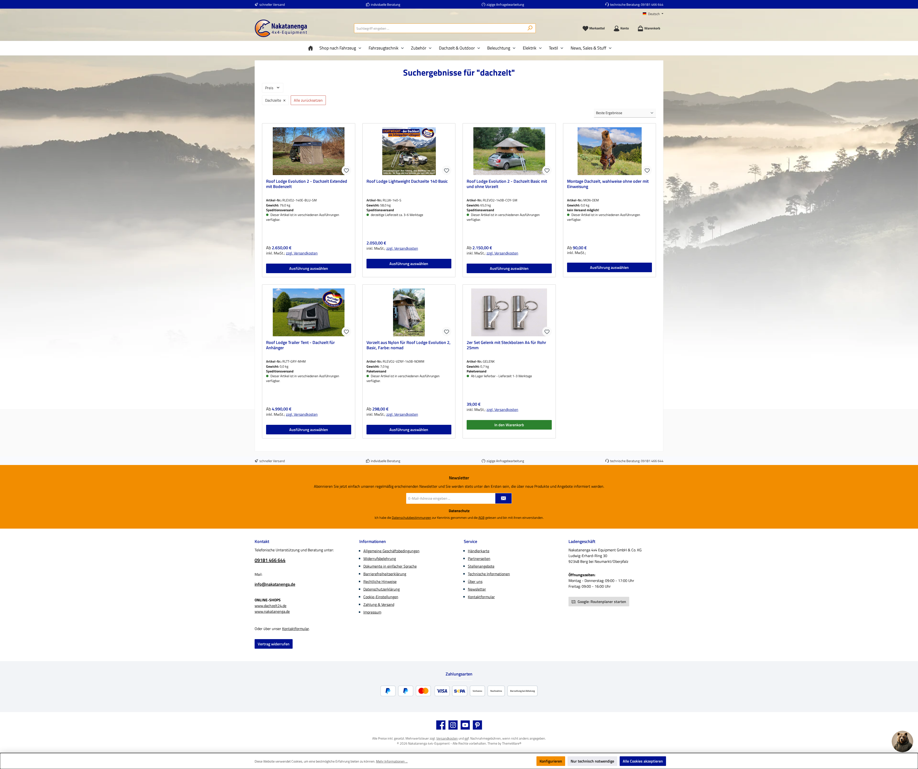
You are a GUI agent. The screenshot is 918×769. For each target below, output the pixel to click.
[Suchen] (530, 28)
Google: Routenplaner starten (601, 601)
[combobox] (439, 28)
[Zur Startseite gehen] (281, 28)
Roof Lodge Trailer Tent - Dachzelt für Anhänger (300, 345)
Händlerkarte (478, 551)
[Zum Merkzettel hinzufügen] (346, 170)
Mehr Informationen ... (392, 761)
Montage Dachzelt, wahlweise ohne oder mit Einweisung (608, 184)
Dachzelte (275, 100)
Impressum (372, 612)
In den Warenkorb (509, 425)
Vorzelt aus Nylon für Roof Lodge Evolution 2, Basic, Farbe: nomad (408, 345)
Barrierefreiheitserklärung (384, 574)
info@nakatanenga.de (275, 584)
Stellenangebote (481, 566)
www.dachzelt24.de (270, 606)
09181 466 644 (652, 4)
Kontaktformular (295, 628)
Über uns (475, 581)
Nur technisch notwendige (592, 761)
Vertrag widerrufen (274, 644)
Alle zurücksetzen (308, 100)
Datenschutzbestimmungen (411, 517)
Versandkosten (447, 738)
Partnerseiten (479, 558)
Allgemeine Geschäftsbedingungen (391, 551)
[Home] (312, 48)
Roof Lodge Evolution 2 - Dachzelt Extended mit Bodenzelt (306, 184)
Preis (269, 88)
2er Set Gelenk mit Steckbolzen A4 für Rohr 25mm (506, 345)
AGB (481, 517)
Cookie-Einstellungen (380, 597)
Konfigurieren (551, 761)
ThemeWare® (511, 743)
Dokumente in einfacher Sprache (390, 566)
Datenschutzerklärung (381, 589)
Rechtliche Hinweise (380, 581)
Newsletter (477, 589)
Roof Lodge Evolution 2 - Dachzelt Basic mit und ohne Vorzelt (507, 184)
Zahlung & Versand (378, 604)
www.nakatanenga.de (272, 611)
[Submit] (503, 498)
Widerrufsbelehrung (379, 558)
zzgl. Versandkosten (302, 253)
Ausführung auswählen (308, 268)
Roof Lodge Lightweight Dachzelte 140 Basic (407, 181)
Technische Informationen (489, 574)
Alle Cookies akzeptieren (643, 761)
